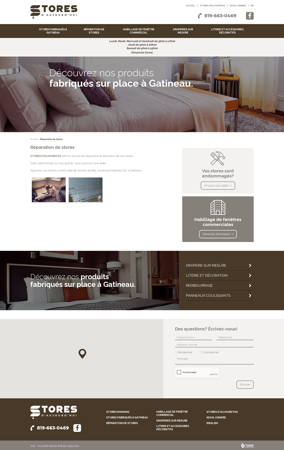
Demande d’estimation (216, 234)
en (252, 5)
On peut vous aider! (216, 185)
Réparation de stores (94, 31)
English (212, 423)
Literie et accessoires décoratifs (227, 31)
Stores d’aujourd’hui (212, 5)
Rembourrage (199, 285)
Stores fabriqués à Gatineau (53, 31)
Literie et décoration (207, 275)
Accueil (190, 5)
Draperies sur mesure (183, 31)
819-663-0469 (220, 15)
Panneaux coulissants (208, 295)
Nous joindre (238, 5)
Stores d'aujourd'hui (222, 411)
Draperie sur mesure (206, 265)
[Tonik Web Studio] (247, 445)
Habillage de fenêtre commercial (138, 31)
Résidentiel (185, 352)
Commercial (210, 352)
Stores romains (117, 411)
